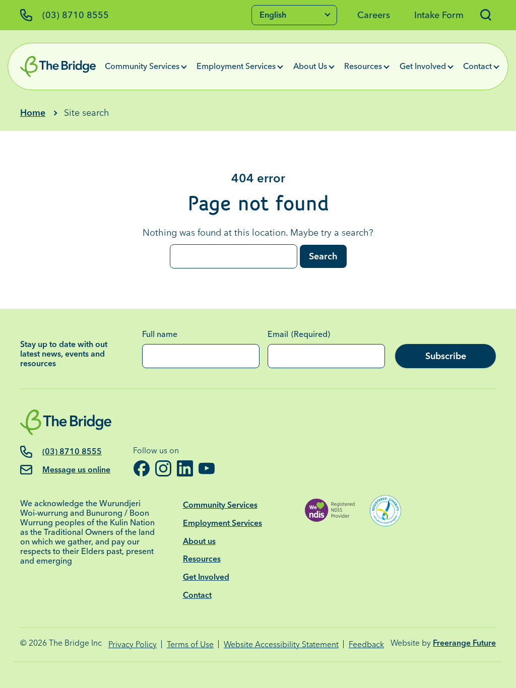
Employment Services (222, 523)
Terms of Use (190, 644)
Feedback (366, 644)
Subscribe (445, 356)
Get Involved (206, 577)
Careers (373, 15)
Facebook (141, 468)
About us (199, 541)
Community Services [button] (142, 66)
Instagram (163, 468)
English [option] (273, 15)
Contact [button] (477, 66)
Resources (202, 559)
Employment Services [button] (236, 66)
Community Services (220, 505)
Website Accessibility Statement (281, 644)
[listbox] (294, 15)
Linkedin (184, 468)
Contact (197, 595)
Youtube (206, 468)
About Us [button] (310, 66)
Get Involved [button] (423, 66)
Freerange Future (464, 643)
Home (32, 112)
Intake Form (439, 15)
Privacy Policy (132, 644)
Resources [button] (363, 66)
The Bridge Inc (75, 643)
